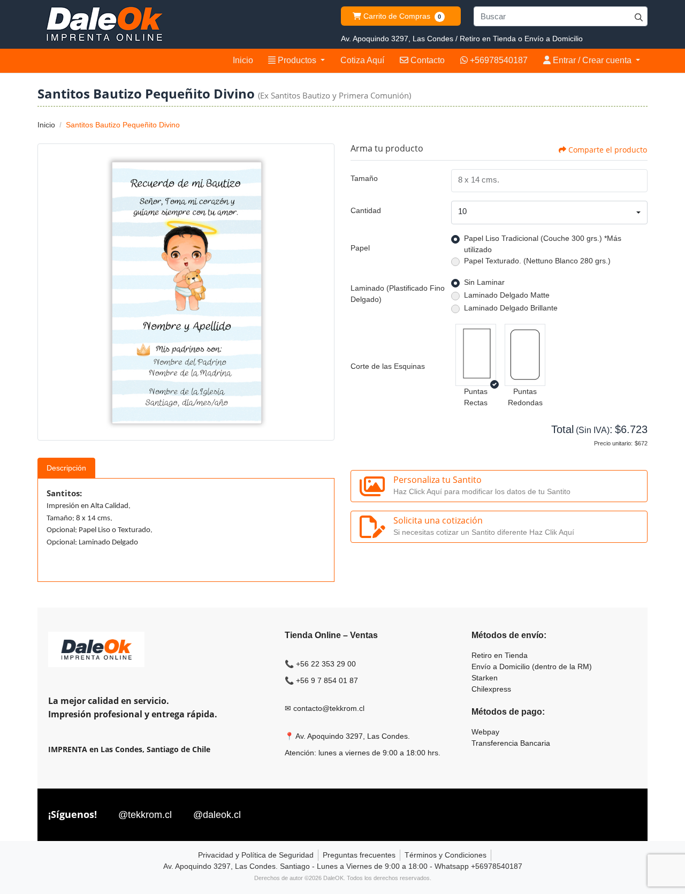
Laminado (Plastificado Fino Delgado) (398, 294)
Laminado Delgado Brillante (511, 308)
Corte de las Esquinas (388, 366)
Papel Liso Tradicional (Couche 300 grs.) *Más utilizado (542, 244)
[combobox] (549, 212)
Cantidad (366, 210)
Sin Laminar (484, 282)
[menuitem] (243, 61)
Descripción (66, 468)
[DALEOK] (104, 24)
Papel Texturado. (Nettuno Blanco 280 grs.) (537, 260)
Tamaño (364, 178)
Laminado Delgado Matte (507, 295)
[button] (475, 355)
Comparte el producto (607, 150)
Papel (360, 248)
